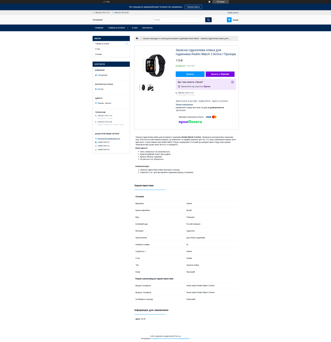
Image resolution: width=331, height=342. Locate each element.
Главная (99, 28)
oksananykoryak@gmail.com (108, 139)
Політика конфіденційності (180, 338)
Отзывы (98, 54)
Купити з (215, 74)
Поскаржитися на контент (160, 338)
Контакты (147, 28)
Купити (190, 74)
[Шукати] (208, 19)
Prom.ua (178, 336)
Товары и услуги (116, 28)
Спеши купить (193, 7)
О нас (135, 28)
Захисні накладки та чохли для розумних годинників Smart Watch (171, 38)
